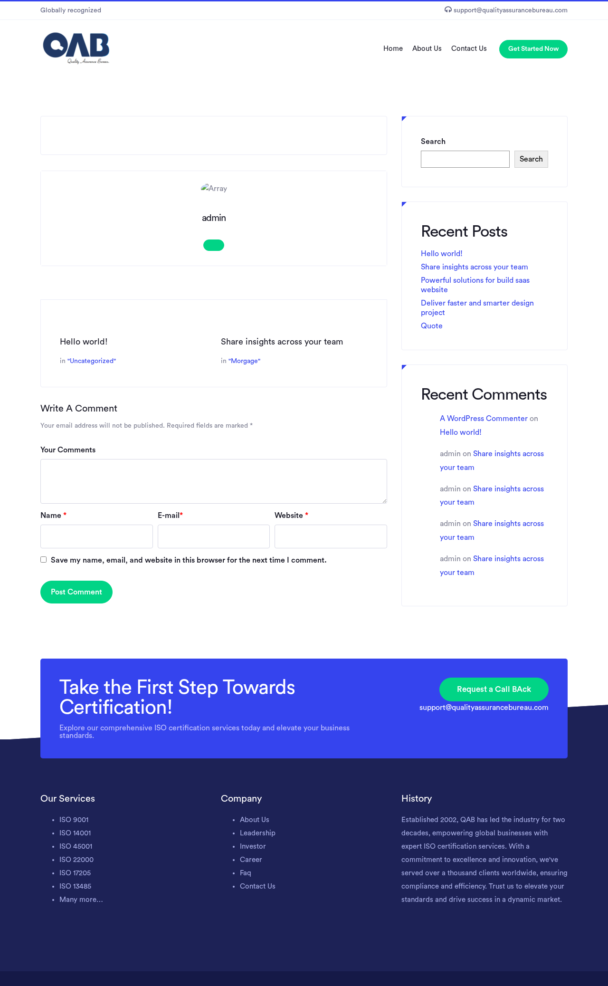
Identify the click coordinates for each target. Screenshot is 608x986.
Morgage (244, 361)
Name (53, 515)
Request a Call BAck (494, 689)
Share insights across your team (282, 341)
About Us (427, 48)
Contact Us (469, 48)
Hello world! (84, 341)
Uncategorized (92, 361)
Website (291, 515)
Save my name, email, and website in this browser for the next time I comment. (189, 560)
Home (393, 48)
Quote (432, 326)
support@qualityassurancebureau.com (484, 707)
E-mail (170, 515)
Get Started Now (533, 49)
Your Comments (67, 450)
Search (433, 141)
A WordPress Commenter (484, 418)
